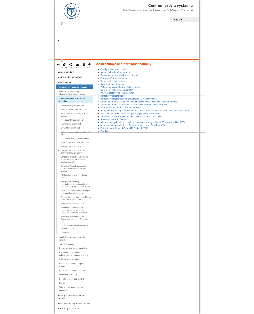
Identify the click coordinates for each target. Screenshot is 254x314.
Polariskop (65, 232)
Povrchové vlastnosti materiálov (73, 278)
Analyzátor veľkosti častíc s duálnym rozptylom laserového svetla (75, 191)
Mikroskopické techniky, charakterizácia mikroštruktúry (72, 93)
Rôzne (62, 283)
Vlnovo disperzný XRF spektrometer (75, 142)
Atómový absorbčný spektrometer (74, 109)
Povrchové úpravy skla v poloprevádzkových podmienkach (73, 253)
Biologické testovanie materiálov (73, 248)
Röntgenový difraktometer (71, 146)
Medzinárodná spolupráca (70, 76)
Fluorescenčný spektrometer (72, 120)
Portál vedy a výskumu (68, 308)
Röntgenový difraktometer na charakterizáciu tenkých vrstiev (73, 151)
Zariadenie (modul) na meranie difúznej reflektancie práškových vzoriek (74, 168)
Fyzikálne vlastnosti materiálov (72, 270)
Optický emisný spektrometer (72, 105)
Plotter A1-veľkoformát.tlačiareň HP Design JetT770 (75, 226)
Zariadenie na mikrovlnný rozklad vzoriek (74, 114)
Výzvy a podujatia (66, 71)
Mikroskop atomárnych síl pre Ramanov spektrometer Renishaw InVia (74, 219)
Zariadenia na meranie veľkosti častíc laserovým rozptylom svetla (76, 198)
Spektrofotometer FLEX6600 (72, 203)
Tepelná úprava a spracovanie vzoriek (72, 238)
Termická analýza (66, 243)
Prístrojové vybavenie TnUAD (72, 86)
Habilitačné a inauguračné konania (74, 303)
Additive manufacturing (69, 259)
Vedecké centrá (65, 81)
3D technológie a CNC (68, 274)
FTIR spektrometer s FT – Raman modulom (74, 176)
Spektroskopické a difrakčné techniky (72, 99)
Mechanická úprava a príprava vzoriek (72, 265)
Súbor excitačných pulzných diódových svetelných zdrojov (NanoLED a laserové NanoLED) (74, 210)
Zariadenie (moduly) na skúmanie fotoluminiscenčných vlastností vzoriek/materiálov (74, 159)
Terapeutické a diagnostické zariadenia (71, 288)
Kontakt (178, 19)
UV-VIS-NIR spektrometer (71, 127)
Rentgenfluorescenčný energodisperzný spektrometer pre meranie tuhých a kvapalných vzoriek (76, 184)
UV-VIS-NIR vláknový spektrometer (75, 138)
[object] (133, 40)
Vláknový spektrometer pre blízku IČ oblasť (75, 133)
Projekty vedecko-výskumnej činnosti (71, 297)
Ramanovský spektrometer (71, 123)
